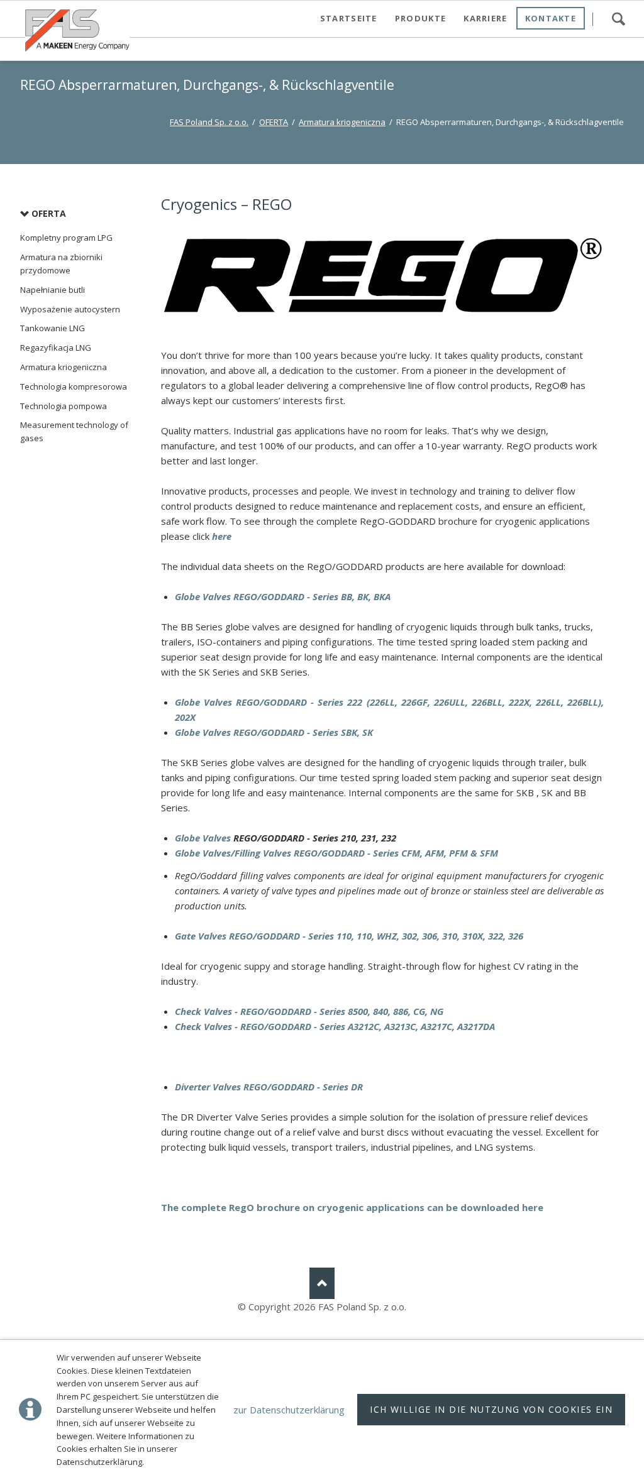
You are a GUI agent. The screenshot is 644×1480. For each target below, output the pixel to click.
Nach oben (322, 1283)
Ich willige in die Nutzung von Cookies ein (491, 1409)
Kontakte (550, 18)
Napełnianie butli (52, 289)
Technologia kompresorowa (73, 386)
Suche (618, 19)
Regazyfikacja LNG (55, 347)
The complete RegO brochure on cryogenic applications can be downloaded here (352, 1207)
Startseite (348, 18)
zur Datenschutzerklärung (289, 1409)
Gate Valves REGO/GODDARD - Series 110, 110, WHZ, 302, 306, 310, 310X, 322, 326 (349, 935)
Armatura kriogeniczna (342, 122)
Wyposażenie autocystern (70, 309)
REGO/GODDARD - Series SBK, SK (302, 732)
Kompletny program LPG (66, 237)
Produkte (420, 18)
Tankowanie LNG (52, 328)
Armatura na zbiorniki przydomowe (61, 263)
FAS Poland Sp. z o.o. (209, 122)
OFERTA (273, 122)
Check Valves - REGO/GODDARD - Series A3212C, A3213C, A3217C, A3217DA (335, 1026)
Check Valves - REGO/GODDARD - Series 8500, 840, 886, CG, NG (309, 1011)
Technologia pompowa (63, 406)
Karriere (485, 18)
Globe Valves (203, 702)
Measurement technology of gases (74, 431)
